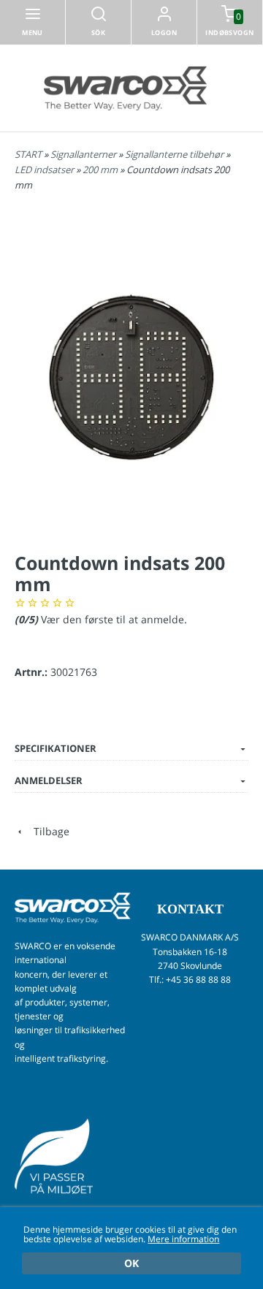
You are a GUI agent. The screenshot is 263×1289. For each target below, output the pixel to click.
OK (131, 1263)
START (28, 154)
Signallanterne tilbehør (175, 154)
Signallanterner (84, 154)
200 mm (101, 169)
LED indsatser (45, 169)
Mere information (183, 1238)
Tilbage (47, 831)
